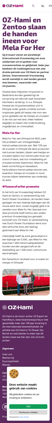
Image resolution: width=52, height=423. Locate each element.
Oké (28, 406)
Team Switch (24, 417)
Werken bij (8, 357)
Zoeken (33, 5)
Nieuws (6, 364)
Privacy (6, 416)
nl (42, 5)
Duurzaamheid (10, 361)
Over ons (7, 354)
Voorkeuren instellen (28, 412)
